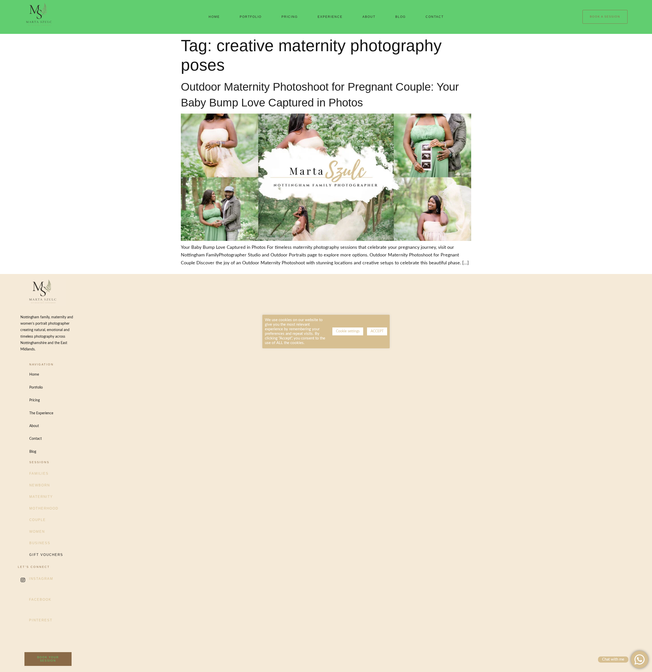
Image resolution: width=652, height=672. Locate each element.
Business (39, 543)
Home (214, 17)
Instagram (41, 579)
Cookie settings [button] (348, 331)
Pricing (289, 17)
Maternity (41, 497)
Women (37, 531)
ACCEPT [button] (377, 331)
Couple (37, 520)
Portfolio (251, 17)
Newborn (39, 485)
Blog (400, 17)
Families (39, 473)
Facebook (40, 599)
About (368, 17)
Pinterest (40, 620)
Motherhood (43, 508)
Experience (330, 17)
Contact (435, 17)
